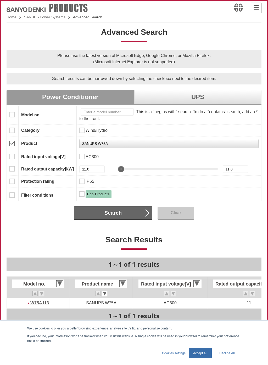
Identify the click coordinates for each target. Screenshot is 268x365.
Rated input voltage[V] (43, 157)
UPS (197, 96)
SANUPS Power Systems (44, 17)
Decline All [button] (227, 353)
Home (11, 17)
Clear (176, 212)
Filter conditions (37, 195)
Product (29, 143)
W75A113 (39, 303)
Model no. (31, 115)
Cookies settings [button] (174, 353)
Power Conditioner (70, 96)
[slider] (121, 169)
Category (30, 130)
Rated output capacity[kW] (47, 169)
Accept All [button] (200, 353)
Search (113, 213)
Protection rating (37, 181)
